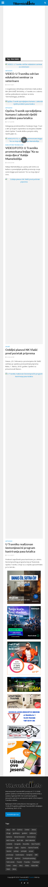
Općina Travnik (33, 848)
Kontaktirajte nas (13, 814)
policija (16, 851)
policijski (23, 851)
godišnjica (16, 833)
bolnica (19, 830)
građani (24, 833)
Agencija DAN (23, 880)
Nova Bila (26, 844)
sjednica (17, 858)
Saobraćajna (20, 855)
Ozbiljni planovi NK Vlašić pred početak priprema (21, 351)
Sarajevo (29, 855)
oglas (16, 848)
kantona (9, 837)
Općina (23, 848)
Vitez (21, 866)
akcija (8, 830)
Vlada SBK (34, 866)
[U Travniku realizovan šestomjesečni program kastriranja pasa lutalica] (24, 455)
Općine (8, 851)
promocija (9, 855)
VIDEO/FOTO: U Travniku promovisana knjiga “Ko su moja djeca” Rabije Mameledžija (22, 153)
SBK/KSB (9, 858)
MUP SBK (20, 840)
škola (14, 869)
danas (34, 830)
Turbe (8, 866)
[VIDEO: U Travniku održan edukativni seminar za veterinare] (24, 65)
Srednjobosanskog (29, 858)
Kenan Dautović (19, 837)
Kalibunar (33, 833)
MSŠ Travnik (10, 840)
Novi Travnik (36, 844)
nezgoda (17, 844)
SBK (36, 855)
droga (8, 833)
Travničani (35, 862)
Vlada (27, 866)
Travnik (19, 862)
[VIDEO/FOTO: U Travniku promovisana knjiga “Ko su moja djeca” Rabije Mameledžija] (24, 140)
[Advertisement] (24, 31)
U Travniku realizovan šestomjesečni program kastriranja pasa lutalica (20, 548)
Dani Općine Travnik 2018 (14, 145)
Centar (27, 830)
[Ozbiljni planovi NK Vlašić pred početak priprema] (24, 261)
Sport (7, 347)
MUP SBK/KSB (30, 840)
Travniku (27, 862)
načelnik (9, 844)
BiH (14, 830)
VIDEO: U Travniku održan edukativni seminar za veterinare (22, 77)
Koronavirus (31, 837)
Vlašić (8, 869)
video (15, 866)
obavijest (9, 848)
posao (31, 851)
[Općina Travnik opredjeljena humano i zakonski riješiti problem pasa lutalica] (24, 102)
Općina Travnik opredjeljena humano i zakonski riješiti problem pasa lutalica (23, 114)
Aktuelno (8, 71)
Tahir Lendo (10, 862)
